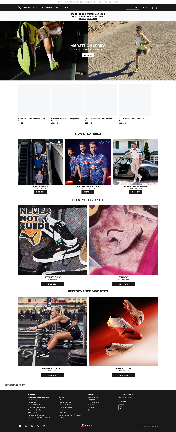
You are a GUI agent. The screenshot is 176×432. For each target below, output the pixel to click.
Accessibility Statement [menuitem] (36, 415)
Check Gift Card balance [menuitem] (36, 407)
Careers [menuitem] (90, 410)
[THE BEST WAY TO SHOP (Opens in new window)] (121, 407)
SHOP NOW (82, 18)
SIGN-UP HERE (113, 2)
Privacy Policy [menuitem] (33, 402)
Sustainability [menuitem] (92, 407)
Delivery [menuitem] (61, 410)
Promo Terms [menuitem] (32, 412)
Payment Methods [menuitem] (34, 405)
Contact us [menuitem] (62, 397)
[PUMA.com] (19, 8)
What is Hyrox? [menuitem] (93, 397)
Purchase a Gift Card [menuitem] (35, 410)
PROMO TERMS (92, 18)
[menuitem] (27, 7)
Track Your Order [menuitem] (65, 405)
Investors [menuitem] (91, 405)
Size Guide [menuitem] (62, 412)
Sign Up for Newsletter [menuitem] (126, 397)
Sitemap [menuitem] (61, 418)
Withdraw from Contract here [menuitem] (38, 397)
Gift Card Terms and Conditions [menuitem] (39, 418)
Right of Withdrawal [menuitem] (65, 407)
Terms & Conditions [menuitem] (65, 402)
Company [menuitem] (91, 400)
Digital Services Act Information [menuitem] (70, 415)
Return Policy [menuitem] (32, 400)
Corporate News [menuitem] (93, 402)
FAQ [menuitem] (60, 400)
